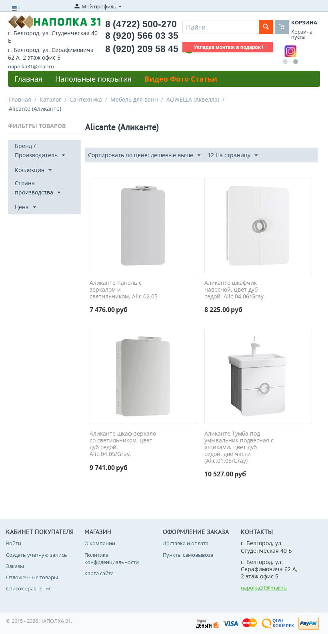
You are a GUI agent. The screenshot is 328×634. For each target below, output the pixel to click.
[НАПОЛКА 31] (54, 21)
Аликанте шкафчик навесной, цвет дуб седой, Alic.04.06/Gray (234, 290)
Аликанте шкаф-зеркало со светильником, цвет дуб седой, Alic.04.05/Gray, (123, 443)
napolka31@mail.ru (31, 66)
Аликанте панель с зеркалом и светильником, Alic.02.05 (124, 290)
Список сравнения (29, 588)
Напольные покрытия (93, 79)
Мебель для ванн (134, 99)
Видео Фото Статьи (180, 79)
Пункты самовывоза (188, 554)
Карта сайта (99, 573)
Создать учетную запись (36, 554)
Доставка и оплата (185, 543)
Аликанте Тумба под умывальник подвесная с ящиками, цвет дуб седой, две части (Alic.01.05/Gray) (239, 447)
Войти (13, 543)
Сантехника (86, 99)
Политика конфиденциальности (111, 558)
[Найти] (266, 27)
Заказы (15, 566)
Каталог (50, 99)
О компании (99, 543)
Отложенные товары (32, 577)
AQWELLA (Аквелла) (192, 99)
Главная (28, 79)
